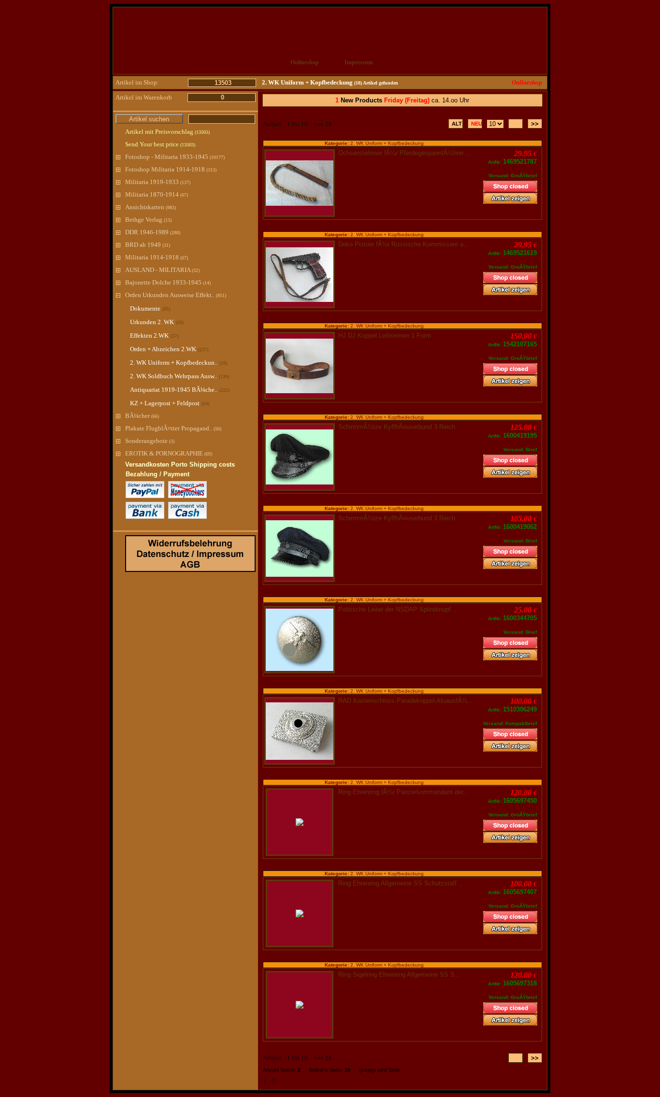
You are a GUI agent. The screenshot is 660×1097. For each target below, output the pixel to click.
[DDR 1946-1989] (118, 232)
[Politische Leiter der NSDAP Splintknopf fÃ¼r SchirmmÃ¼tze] (299, 640)
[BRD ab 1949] (118, 245)
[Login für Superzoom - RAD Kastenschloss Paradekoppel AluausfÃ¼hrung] (299, 731)
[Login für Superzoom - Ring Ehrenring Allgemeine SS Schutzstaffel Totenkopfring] (299, 913)
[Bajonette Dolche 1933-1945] (118, 282)
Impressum (358, 62)
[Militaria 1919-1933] (118, 182)
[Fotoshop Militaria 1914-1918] (118, 169)
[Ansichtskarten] (118, 207)
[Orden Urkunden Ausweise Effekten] (118, 295)
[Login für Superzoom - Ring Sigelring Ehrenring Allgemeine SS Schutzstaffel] (299, 1005)
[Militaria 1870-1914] (118, 194)
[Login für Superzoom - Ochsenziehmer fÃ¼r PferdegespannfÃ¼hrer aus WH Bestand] (299, 183)
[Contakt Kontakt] (412, 62)
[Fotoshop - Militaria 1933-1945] (118, 157)
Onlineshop (304, 62)
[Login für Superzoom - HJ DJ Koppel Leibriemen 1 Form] (299, 366)
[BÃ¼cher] (118, 416)
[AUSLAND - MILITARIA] (118, 270)
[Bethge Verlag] (118, 219)
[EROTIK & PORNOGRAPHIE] (118, 453)
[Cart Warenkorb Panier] (466, 62)
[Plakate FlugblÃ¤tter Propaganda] (118, 428)
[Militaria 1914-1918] (118, 257)
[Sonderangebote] (118, 441)
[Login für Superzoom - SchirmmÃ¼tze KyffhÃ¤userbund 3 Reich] (299, 456)
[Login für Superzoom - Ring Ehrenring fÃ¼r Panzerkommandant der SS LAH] (299, 822)
